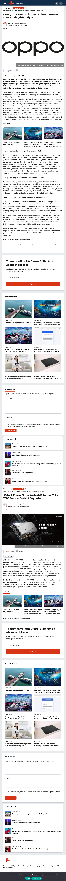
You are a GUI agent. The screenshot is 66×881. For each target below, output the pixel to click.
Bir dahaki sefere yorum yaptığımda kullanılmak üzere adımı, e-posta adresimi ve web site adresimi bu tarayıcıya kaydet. (34, 425)
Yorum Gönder (10, 430)
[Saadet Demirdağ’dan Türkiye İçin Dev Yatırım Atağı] (33, 481)
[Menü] (5, 3)
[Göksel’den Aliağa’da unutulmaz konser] (33, 455)
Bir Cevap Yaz (10, 389)
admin (10, 23)
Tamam (28, 878)
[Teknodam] (16, 3)
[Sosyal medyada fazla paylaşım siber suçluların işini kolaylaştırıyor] (18, 366)
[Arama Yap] (61, 3)
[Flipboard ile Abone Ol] (19, 70)
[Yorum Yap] (5, 75)
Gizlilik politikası (36, 878)
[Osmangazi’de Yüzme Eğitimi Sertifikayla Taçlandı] (33, 446)
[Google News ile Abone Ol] (9, 70)
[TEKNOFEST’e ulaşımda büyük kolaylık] (12, 137)
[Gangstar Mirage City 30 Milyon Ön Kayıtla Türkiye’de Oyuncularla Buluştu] (53, 137)
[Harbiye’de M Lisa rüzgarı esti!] (33, 472)
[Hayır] (64, 876)
